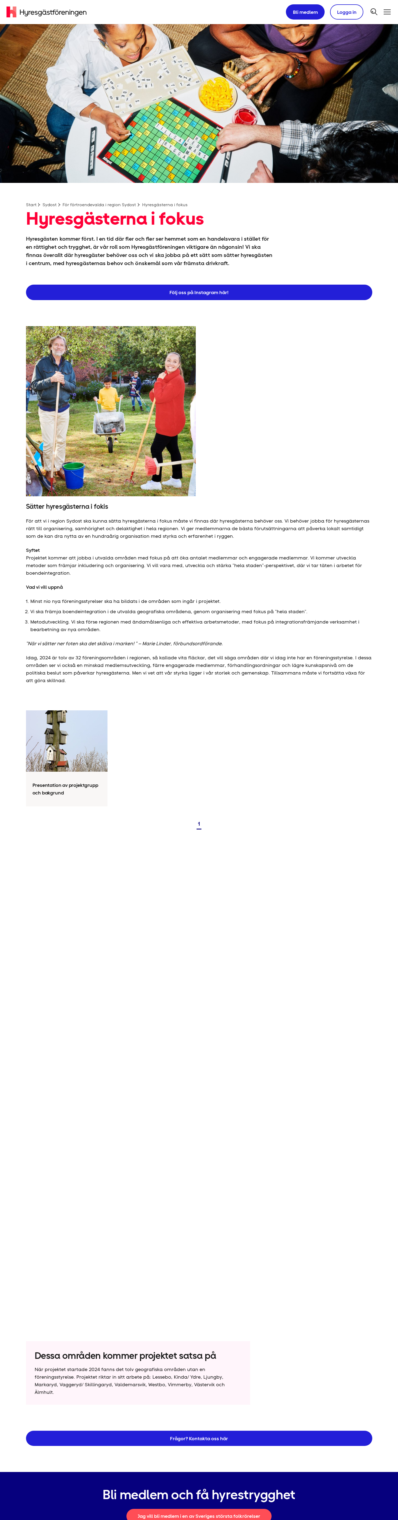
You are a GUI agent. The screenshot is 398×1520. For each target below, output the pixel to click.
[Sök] (374, 12)
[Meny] (387, 12)
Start (31, 205)
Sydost (50, 205)
